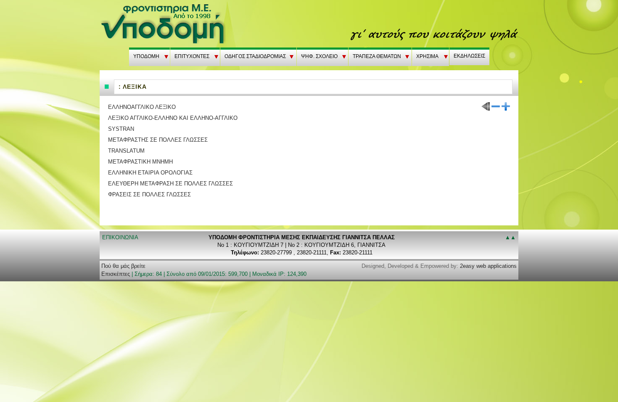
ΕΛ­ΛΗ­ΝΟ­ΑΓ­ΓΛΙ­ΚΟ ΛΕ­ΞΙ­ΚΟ (142, 107)
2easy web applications (488, 266)
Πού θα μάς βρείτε (123, 266)
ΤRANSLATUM (126, 151)
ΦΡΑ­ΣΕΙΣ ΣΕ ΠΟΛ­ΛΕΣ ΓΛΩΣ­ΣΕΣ (149, 194)
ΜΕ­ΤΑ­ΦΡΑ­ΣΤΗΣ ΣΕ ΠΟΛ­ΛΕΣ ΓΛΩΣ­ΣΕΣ (158, 140)
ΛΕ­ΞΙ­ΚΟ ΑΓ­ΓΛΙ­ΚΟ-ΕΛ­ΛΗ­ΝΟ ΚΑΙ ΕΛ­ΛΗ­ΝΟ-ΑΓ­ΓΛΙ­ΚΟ (173, 118)
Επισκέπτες (115, 274)
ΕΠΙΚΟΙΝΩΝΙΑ (120, 237)
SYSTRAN (121, 129)
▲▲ (510, 237)
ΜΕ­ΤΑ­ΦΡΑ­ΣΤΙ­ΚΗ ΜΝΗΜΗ (140, 162)
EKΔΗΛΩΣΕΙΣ (469, 56)
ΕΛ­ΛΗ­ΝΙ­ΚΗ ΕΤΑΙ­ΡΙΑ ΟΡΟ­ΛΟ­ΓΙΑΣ (150, 172)
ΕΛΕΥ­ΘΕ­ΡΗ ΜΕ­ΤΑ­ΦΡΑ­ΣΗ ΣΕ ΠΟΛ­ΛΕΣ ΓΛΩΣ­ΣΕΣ (170, 183)
